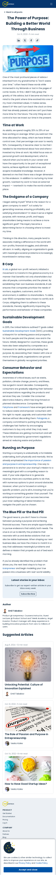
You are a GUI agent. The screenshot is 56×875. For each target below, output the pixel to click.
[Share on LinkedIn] (18, 40)
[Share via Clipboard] (37, 40)
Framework (24, 407)
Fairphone (8, 407)
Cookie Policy (42, 863)
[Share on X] (24, 40)
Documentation (9, 816)
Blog (4, 837)
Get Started (7, 813)
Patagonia (42, 418)
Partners (6, 834)
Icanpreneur (9, 568)
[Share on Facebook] (31, 40)
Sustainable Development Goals (19, 330)
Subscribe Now (28, 594)
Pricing (5, 820)
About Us (6, 831)
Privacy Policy (25, 863)
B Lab (5, 269)
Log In (5, 823)
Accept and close (28, 869)
